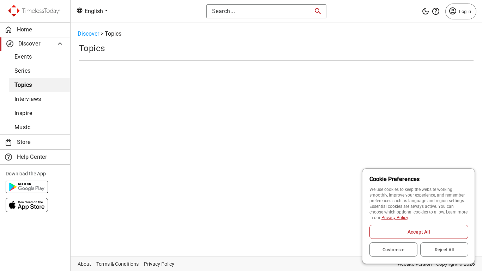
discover (88, 33)
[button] (35, 43)
